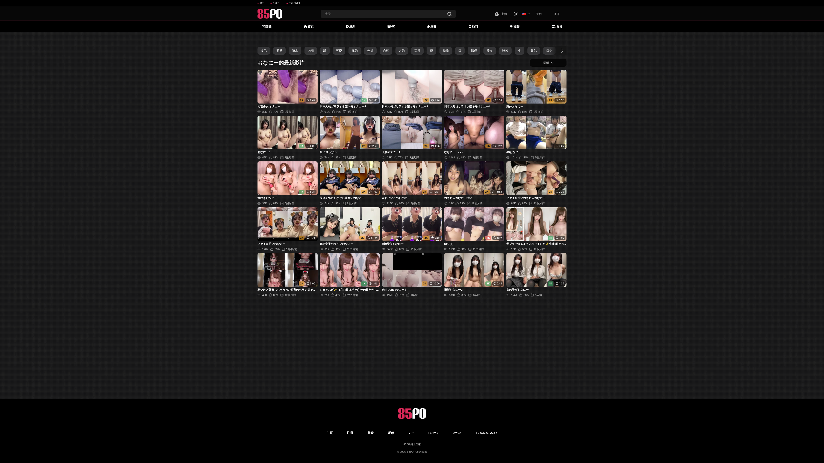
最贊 (433, 26)
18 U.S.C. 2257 (486, 432)
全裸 (370, 50)
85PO (410, 451)
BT (262, 3)
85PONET (294, 3)
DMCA (457, 432)
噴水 (295, 50)
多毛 (264, 50)
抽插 (446, 50)
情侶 (474, 50)
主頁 (330, 432)
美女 (490, 50)
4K (393, 26)
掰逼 (279, 50)
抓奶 (355, 50)
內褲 (311, 50)
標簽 (516, 26)
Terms (433, 432)
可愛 (339, 50)
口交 (549, 50)
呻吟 (505, 50)
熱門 (474, 26)
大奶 (402, 50)
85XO (276, 3)
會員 (559, 26)
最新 (352, 26)
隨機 (268, 26)
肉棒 (386, 50)
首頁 (310, 26)
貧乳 (534, 50)
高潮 (417, 50)
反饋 (391, 432)
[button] (558, 50)
